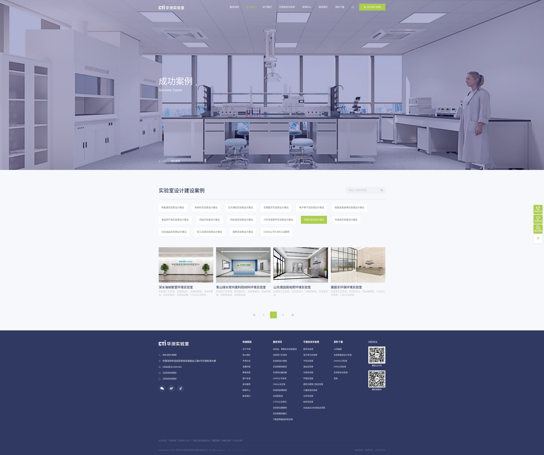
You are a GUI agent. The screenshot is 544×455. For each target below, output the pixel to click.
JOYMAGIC (380, 450)
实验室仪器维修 (280, 408)
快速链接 (247, 342)
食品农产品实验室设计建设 (175, 220)
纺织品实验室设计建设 (241, 220)
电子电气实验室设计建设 (311, 207)
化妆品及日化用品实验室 (314, 408)
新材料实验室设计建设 (206, 207)
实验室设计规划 (280, 361)
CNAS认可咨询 (279, 378)
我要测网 (216, 440)
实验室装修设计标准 (343, 355)
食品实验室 (308, 367)
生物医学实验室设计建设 (276, 207)
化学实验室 (308, 396)
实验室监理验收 (280, 390)
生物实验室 (308, 372)
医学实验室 (308, 349)
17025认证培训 (280, 402)
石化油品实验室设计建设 (174, 232)
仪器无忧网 (226, 440)
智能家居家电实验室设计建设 (349, 207)
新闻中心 (306, 7)
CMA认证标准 (340, 367)
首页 (164, 161)
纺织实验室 (308, 402)
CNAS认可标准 (340, 361)
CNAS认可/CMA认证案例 (276, 232)
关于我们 (267, 7)
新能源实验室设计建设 (173, 207)
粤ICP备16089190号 (236, 450)
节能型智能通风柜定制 (283, 419)
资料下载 (339, 7)
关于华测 (246, 349)
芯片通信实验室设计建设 (240, 207)
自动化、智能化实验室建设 (285, 349)
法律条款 (369, 450)
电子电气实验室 (310, 355)
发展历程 (246, 367)
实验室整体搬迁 (280, 413)
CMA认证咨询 (279, 384)
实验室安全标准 (341, 372)
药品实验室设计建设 (209, 220)
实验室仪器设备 (280, 372)
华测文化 (246, 361)
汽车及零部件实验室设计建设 (278, 220)
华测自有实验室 (287, 7)
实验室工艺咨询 (280, 355)
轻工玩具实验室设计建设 (209, 232)
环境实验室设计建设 (314, 220)
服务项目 (234, 7)
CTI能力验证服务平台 (200, 440)
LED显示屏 (237, 440)
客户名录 (246, 378)
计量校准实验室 (310, 390)
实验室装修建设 (280, 367)
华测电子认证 (184, 440)
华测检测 (173, 440)
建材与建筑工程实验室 (313, 384)
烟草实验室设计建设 (243, 232)
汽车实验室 (308, 361)
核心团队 (246, 355)
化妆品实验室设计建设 (346, 220)
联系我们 (323, 7)
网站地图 (359, 450)
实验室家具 (278, 396)
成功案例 (250, 7)
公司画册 (338, 349)
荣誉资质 (246, 372)
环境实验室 (308, 378)
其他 (336, 378)
